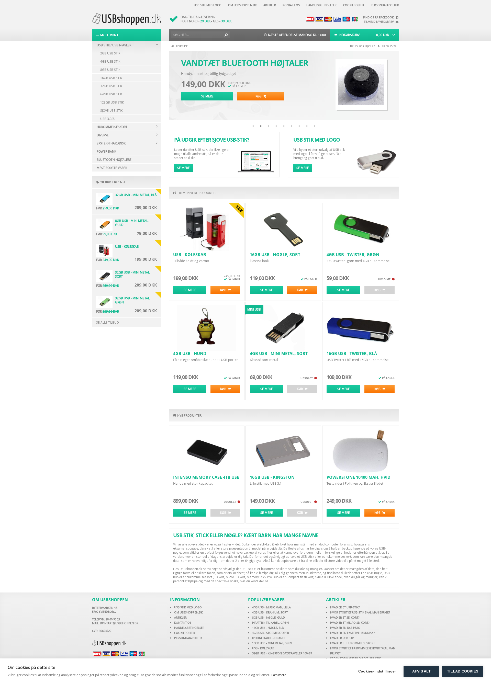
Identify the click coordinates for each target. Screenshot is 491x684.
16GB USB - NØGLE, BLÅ (268, 628)
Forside (182, 46)
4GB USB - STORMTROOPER (270, 633)
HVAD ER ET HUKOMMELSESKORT (352, 643)
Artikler (269, 5)
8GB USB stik (110, 69)
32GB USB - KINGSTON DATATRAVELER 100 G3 (282, 653)
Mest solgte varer (112, 168)
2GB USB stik (110, 53)
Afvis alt (421, 671)
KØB (259, 96)
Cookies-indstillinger (377, 671)
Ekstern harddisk (111, 143)
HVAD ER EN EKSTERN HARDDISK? (352, 633)
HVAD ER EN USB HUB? (345, 628)
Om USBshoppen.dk (242, 5)
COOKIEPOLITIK (184, 633)
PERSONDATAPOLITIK (188, 638)
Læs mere (278, 674)
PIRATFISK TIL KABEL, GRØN (270, 622)
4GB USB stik (110, 61)
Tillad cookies (462, 671)
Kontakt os (290, 5)
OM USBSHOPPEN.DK (188, 612)
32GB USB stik (111, 86)
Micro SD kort (235, 577)
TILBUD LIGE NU (112, 182)
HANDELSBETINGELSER (189, 628)
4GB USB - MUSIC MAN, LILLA (271, 607)
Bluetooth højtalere (114, 159)
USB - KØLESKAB (263, 648)
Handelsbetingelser (321, 5)
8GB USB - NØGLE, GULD (268, 617)
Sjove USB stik (111, 110)
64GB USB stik (111, 94)
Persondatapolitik (384, 5)
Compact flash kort (299, 577)
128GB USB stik (112, 102)
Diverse (103, 135)
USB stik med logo (206, 5)
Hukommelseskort (112, 127)
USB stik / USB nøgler (114, 45)
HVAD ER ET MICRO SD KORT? (350, 622)
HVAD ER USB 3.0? (342, 638)
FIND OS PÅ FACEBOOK (379, 17)
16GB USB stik (111, 78)
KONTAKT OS (182, 622)
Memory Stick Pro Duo (262, 577)
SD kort (219, 577)
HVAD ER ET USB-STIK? (345, 607)
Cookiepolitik (353, 5)
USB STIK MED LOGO (188, 607)
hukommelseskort (199, 577)
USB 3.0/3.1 (108, 119)
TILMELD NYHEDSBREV (379, 22)
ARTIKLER (180, 617)
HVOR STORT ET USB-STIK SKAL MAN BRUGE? (360, 612)
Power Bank (106, 151)
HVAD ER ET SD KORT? (345, 617)
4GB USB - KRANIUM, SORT (270, 612)
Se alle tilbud (107, 322)
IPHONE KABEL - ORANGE (269, 638)
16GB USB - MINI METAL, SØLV (272, 643)
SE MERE (207, 96)
